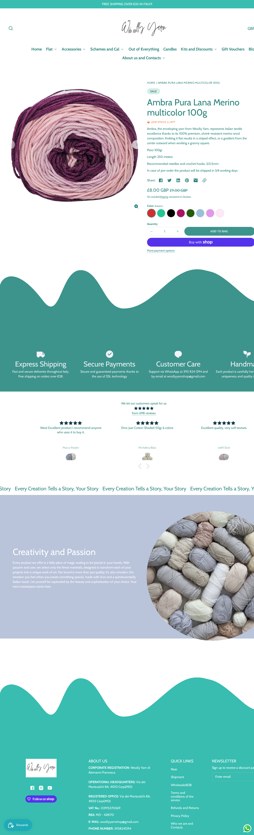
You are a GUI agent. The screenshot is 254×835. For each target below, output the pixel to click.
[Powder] (220, 213)
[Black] (171, 213)
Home (151, 82)
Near (174, 769)
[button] (10, 28)
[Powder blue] (200, 213)
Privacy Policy (180, 816)
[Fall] (151, 213)
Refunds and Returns (185, 808)
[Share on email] (195, 180)
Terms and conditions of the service (182, 796)
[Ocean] (161, 213)
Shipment (177, 777)
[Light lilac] (210, 213)
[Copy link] (204, 180)
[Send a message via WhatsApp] (247, 828)
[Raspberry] (180, 213)
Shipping (164, 196)
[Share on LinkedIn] (178, 180)
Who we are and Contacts (182, 825)
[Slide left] (10, 144)
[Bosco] (190, 213)
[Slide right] (136, 144)
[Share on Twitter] (169, 180)
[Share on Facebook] (160, 180)
